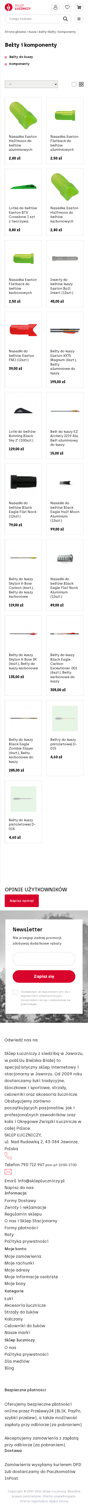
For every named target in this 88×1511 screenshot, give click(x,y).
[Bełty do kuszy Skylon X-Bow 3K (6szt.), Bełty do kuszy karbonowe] (23, 633)
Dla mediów (17, 1361)
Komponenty (19, 64)
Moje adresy (17, 1270)
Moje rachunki (19, 1263)
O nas (10, 1347)
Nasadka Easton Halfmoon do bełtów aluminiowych (23, 143)
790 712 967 (32, 1164)
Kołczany (14, 1319)
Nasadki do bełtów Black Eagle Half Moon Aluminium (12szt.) (64, 512)
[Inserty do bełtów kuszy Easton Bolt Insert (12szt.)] (65, 258)
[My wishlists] (67, 7)
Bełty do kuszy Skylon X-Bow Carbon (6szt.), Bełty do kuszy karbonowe (21, 588)
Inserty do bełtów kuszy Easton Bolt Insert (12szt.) (61, 286)
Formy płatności (21, 1227)
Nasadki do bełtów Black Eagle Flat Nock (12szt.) (22, 509)
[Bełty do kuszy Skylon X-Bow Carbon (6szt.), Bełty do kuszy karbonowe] (23, 557)
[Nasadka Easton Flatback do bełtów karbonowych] (23, 258)
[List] (74, 84)
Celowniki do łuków (25, 1325)
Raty (9, 1234)
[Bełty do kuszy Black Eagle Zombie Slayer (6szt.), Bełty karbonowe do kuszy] (23, 718)
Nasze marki (17, 1332)
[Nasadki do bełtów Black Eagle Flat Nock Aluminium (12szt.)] (65, 557)
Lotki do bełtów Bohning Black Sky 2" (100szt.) (22, 436)
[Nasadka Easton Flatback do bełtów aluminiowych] (65, 115)
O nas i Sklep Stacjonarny (31, 1220)
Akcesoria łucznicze (25, 1305)
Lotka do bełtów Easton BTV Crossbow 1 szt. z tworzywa (23, 214)
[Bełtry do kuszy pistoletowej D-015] (65, 718)
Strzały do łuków (22, 1312)
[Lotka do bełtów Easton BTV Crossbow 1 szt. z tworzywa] (23, 187)
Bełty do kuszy (21, 57)
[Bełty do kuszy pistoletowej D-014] (23, 799)
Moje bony (15, 1283)
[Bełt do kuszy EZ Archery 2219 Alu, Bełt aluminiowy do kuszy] (65, 410)
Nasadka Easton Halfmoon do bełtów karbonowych (64, 214)
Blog (9, 1368)
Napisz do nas (19, 1187)
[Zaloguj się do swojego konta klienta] (55, 7)
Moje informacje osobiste (31, 1276)
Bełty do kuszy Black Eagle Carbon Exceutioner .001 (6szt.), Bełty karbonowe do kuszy (63, 668)
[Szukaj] (65, 19)
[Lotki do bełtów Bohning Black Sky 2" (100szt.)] (23, 410)
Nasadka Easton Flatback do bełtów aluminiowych (64, 143)
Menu (78, 18)
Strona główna (15, 31)
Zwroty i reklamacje (25, 1207)
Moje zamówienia (23, 1256)
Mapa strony (58, 1501)
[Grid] (81, 84)
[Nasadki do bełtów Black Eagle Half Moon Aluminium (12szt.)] (65, 482)
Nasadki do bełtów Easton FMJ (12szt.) (21, 355)
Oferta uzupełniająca (58, 1496)
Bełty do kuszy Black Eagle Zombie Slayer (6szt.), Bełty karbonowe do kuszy (21, 751)
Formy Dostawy (20, 1200)
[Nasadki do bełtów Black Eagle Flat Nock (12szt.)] (23, 482)
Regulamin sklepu (23, 1214)
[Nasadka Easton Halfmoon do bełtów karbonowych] (65, 187)
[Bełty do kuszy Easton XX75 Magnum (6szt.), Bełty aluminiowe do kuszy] (65, 330)
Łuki (9, 1298)
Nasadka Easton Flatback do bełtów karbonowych (23, 286)
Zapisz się (44, 976)
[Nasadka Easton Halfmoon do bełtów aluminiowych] (23, 115)
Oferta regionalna (34, 1501)
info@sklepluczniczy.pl (41, 1180)
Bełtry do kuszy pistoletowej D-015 (63, 744)
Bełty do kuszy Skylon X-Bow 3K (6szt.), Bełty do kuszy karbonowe (23, 661)
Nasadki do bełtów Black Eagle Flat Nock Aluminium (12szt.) (64, 588)
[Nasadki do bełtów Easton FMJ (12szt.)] (23, 330)
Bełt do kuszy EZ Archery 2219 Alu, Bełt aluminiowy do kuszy (64, 438)
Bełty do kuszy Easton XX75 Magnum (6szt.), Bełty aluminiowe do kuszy (63, 362)
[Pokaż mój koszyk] (78, 7)
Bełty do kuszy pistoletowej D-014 (22, 824)
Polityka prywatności (27, 1241)
